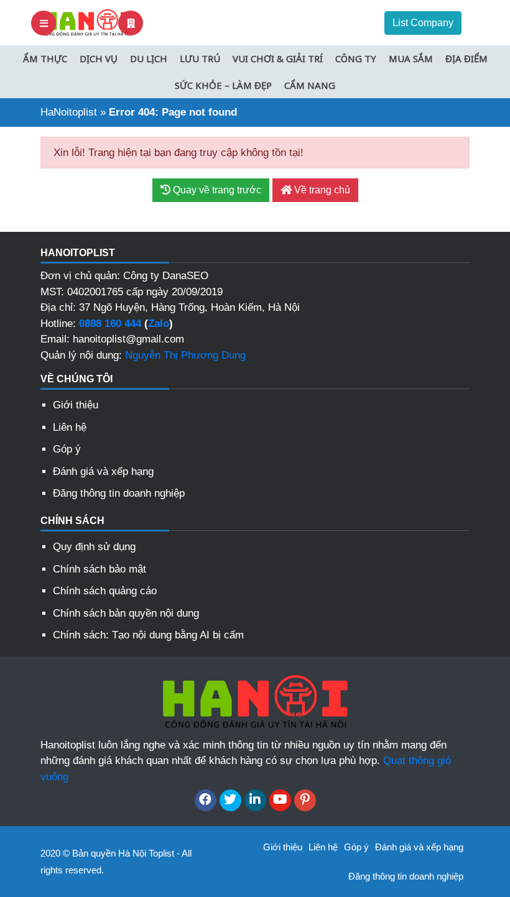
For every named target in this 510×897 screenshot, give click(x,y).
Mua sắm (411, 58)
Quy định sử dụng (94, 547)
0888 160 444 (110, 323)
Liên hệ (69, 427)
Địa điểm (466, 58)
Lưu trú (200, 58)
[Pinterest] (305, 800)
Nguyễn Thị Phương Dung (185, 355)
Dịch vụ (99, 58)
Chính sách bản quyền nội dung (126, 613)
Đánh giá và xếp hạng (103, 471)
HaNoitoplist (68, 112)
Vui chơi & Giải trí (278, 58)
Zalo (158, 323)
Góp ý (67, 449)
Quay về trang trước (215, 190)
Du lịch (148, 58)
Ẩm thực (45, 58)
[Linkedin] (255, 800)
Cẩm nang (309, 85)
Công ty (355, 58)
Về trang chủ (321, 190)
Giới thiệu (75, 405)
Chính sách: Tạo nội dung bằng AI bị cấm (148, 635)
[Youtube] (280, 800)
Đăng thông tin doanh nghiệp (119, 493)
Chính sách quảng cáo (105, 591)
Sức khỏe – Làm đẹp (223, 85)
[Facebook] (205, 800)
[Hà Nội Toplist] (87, 22)
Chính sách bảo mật (99, 569)
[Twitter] (230, 800)
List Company (422, 22)
